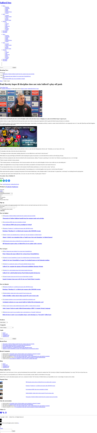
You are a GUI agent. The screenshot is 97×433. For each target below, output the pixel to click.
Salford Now (5, 2)
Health (6, 9)
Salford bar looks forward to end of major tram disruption (21, 355)
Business (7, 7)
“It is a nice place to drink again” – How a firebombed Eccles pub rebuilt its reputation (32, 356)
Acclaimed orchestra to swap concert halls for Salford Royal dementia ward (23, 302)
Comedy (7, 23)
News (4, 5)
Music (6, 27)
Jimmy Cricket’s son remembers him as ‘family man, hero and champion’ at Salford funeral (27, 237)
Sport (4, 14)
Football (7, 15)
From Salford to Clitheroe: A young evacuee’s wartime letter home (23, 358)
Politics (6, 10)
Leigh (4, 184)
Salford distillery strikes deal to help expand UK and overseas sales (21, 295)
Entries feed (5, 333)
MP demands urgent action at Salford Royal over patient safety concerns (22, 243)
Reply (1, 428)
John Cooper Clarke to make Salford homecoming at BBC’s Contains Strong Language (26, 308)
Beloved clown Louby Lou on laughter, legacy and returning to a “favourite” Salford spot (27, 314)
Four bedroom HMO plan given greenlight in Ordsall (14, 78)
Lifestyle (4, 21)
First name (2, 206)
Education (7, 8)
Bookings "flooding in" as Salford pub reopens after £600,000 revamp (40, 385)
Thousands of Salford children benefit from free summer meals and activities (18, 73)
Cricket (6, 17)
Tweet (1, 87)
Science (7, 13)
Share (4, 87)
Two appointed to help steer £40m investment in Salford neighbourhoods (30, 357)
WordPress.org (6, 336)
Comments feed (6, 335)
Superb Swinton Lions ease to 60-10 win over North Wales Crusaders (21, 279)
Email (1, 207)
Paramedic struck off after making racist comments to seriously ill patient (25, 353)
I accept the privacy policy (7, 209)
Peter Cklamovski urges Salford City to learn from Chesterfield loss (17, 76)
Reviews (7, 28)
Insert (14, 431)
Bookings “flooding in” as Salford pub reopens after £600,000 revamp (22, 231)
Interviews (7, 26)
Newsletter (5, 32)
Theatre (6, 29)
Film (6, 24)
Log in (4, 332)
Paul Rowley (8, 184)
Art (6, 22)
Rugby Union (8, 20)
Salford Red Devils (32, 88)
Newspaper (5, 30)
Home (1, 80)
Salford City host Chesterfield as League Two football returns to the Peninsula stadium (26, 260)
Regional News (8, 11)
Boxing (6, 19)
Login (1, 190)
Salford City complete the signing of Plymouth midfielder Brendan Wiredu (23, 266)
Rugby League (8, 16)
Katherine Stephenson (6, 88)
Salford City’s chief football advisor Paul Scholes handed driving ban (21, 273)
